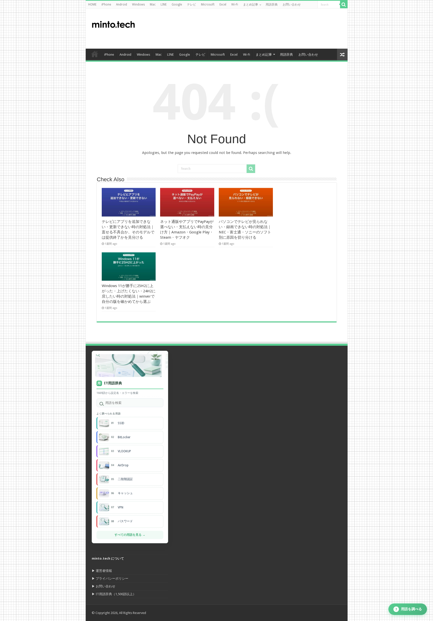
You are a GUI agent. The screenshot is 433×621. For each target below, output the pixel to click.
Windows (138, 4)
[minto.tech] (113, 23)
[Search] (344, 4)
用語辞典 (272, 4)
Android (121, 4)
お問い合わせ (292, 4)
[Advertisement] (252, 28)
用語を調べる (408, 609)
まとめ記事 (250, 4)
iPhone (106, 4)
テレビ (191, 4)
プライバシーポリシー (112, 578)
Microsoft (207, 4)
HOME (92, 4)
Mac (153, 4)
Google (177, 4)
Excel (223, 4)
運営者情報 (104, 571)
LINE (164, 4)
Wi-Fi (234, 4)
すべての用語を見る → (130, 535)
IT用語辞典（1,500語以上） (116, 594)
